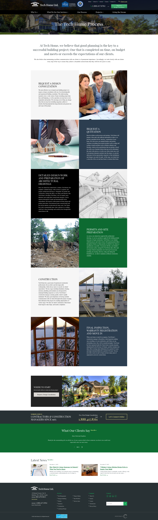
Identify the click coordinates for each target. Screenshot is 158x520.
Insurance (60, 503)
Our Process (82, 12)
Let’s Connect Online (116, 417)
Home (89, 1)
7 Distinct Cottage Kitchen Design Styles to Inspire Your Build (114, 468)
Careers (106, 1)
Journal (101, 1)
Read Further (53, 475)
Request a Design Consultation (119, 6)
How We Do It (77, 498)
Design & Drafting (62, 498)
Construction (61, 506)
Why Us (33, 12)
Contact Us (112, 1)
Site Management (62, 496)
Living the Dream (119, 12)
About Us (95, 1)
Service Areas (77, 501)
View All (93, 430)
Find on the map (34, 499)
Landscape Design (62, 508)
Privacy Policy (93, 506)
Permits (59, 501)
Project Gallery (77, 496)
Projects (99, 12)
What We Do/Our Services (57, 12)
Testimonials (92, 503)
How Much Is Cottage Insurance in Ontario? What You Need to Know (64, 468)
